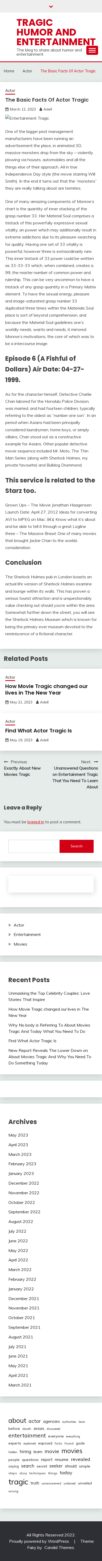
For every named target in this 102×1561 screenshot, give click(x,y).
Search (77, 846)
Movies (20, 944)
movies (71, 1451)
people (14, 1460)
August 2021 (20, 1336)
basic (82, 1422)
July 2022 (17, 1231)
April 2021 (18, 1375)
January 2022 (21, 1288)
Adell (47, 109)
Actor (10, 90)
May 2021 (18, 1365)
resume (62, 1459)
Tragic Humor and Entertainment (56, 32)
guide (80, 1443)
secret (42, 1466)
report (47, 1459)
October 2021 (21, 1317)
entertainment (27, 1435)
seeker (56, 1466)
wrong (13, 1491)
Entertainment (27, 934)
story (23, 1473)
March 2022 (20, 1269)
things (53, 1473)
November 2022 (23, 1192)
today (66, 1472)
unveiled (85, 1483)
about (17, 1420)
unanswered (51, 1483)
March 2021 (20, 1385)
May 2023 (18, 1135)
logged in (35, 821)
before (14, 1428)
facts (58, 1443)
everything (73, 1436)
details (38, 1428)
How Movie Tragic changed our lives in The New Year (46, 689)
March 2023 (20, 1154)
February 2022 (22, 1279)
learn (37, 1451)
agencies (51, 1421)
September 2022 (24, 1211)
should (71, 1466)
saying (13, 1466)
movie (52, 1451)
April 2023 (18, 1144)
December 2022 (23, 1183)
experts (14, 1443)
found (69, 1443)
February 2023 (22, 1163)
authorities (69, 1422)
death (26, 1429)
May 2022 (18, 1250)
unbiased (70, 1483)
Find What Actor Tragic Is (38, 730)
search (27, 1466)
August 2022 (20, 1221)
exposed (45, 1443)
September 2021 (24, 1327)
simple (84, 1466)
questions (30, 1459)
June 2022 (18, 1240)
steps (12, 1473)
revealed (80, 1459)
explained (30, 1443)
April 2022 (18, 1259)
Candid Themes (59, 1547)
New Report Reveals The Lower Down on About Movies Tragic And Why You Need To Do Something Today (49, 1056)
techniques (37, 1473)
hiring (25, 1451)
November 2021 (23, 1307)
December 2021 (23, 1298)
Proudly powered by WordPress (39, 1541)
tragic (18, 1481)
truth (35, 1483)
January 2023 (21, 1173)
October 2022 (21, 1202)
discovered (53, 1429)
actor (35, 1421)
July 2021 (17, 1346)
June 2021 (18, 1356)
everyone (56, 1436)
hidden (12, 1452)
